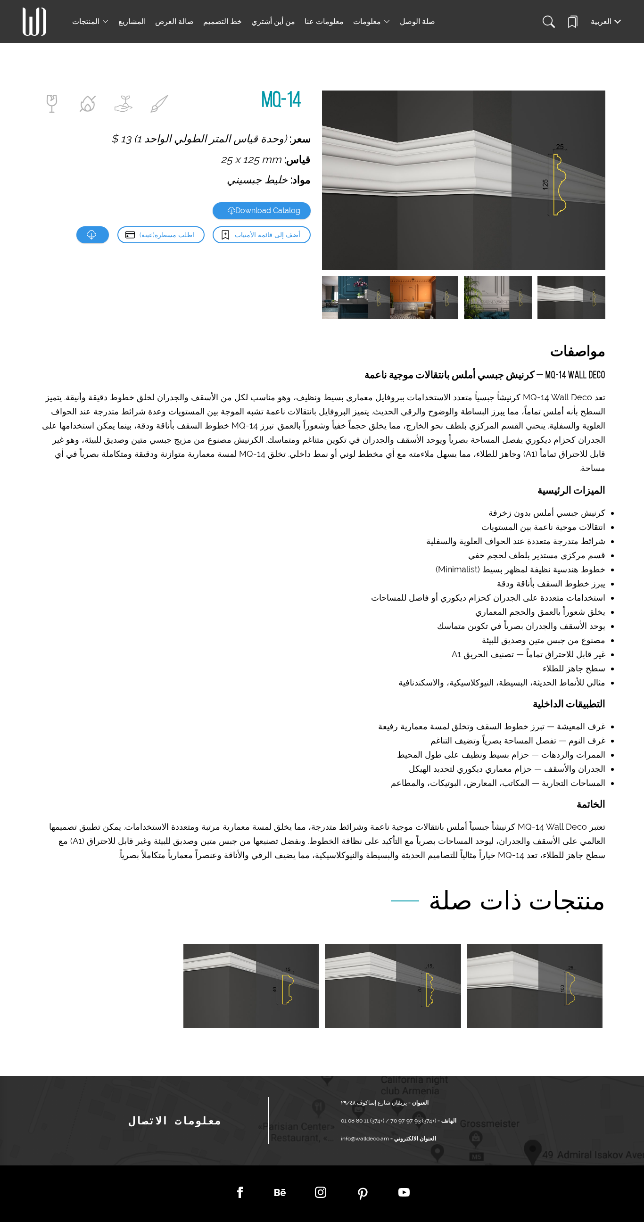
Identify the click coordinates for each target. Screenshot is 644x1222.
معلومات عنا (324, 21)
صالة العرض (174, 21)
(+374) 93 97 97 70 (412, 1120)
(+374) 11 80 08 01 (363, 1120)
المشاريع (132, 21)
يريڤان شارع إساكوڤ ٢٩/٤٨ (374, 1102)
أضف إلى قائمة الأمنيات (267, 235)
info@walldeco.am (365, 1138)
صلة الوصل (417, 21)
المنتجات (85, 21)
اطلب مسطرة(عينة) (167, 235)
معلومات (367, 21)
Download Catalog (267, 210)
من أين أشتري (273, 21)
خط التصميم (222, 21)
